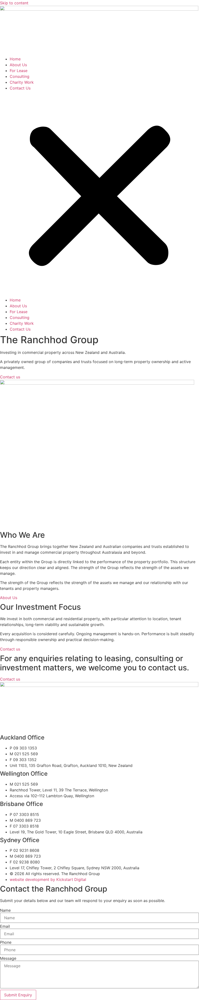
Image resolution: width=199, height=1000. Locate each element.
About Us (18, 64)
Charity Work (22, 82)
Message (8, 958)
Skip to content (14, 2)
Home (15, 59)
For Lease (18, 70)
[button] (99, 194)
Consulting (19, 76)
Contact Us (20, 88)
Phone (5, 942)
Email (5, 926)
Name (5, 910)
